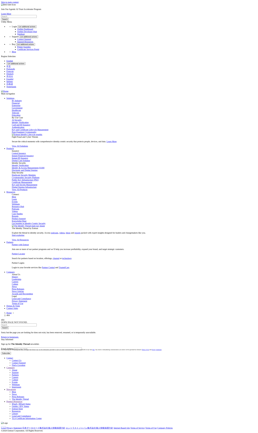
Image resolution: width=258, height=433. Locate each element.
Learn (14, 199)
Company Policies (165, 428)
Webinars (16, 204)
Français (10, 71)
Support (15, 372)
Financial (16, 103)
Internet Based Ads (122, 428)
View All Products (19, 189)
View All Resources (20, 240)
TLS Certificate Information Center (27, 418)
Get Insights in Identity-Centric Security (29, 223)
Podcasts (15, 209)
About (14, 370)
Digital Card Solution (21, 160)
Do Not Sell (195, 428)
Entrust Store (17, 409)
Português (10, 69)
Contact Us (16, 360)
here (93, 349)
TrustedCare (64, 267)
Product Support (19, 218)
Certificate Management (22, 182)
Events (15, 202)
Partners (15, 375)
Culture (15, 284)
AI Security (17, 120)
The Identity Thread (20, 399)
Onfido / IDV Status (20, 406)
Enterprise (16, 105)
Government (17, 108)
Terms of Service (137, 428)
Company (10, 368)
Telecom (15, 113)
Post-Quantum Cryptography (24, 132)
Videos (15, 211)
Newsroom (11, 389)
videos (62, 233)
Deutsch (9, 74)
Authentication (18, 127)
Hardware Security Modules (24, 175)
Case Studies (17, 214)
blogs (68, 233)
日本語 (9, 84)
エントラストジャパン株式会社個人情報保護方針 (89, 428)
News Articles (18, 291)
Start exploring (18, 235)
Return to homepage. (10, 337)
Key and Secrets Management (24, 185)
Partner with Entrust (20, 244)
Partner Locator (18, 254)
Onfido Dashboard (25, 29)
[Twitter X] (1, 425)
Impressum (16, 387)
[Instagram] (3, 425)
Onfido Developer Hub (27, 31)
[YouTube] (5, 425)
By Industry (17, 101)
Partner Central (48, 267)
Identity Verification (20, 122)
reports (77, 233)
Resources (16, 411)
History (15, 277)
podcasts (54, 233)
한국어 (9, 76)
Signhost (21, 34)
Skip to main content (10, 2)
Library (15, 413)
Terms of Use (17, 303)
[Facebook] (2, 425)
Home (9, 313)
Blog (14, 52)
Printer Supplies (24, 47)
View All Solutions (20, 146)
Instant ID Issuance (20, 158)
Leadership (16, 279)
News (14, 286)
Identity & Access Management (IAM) (28, 168)
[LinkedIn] (4, 425)
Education (16, 115)
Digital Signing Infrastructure (24, 187)
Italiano (9, 81)
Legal (3, 428)
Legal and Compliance (21, 298)
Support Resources (25, 42)
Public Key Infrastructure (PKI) (25, 180)
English (9, 61)
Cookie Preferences (181, 428)
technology (66, 258)
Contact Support (24, 39)
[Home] (4, 91)
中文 (8, 66)
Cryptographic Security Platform (25, 177)
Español (9, 79)
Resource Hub (18, 206)
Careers (15, 282)
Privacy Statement (19, 301)
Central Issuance (19, 153)
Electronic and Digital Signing (24, 170)
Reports (15, 216)
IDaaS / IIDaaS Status (21, 404)
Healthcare (16, 110)
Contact (9, 358)
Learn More (6, 14)
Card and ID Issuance (21, 125)
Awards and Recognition (22, 294)
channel (56, 258)
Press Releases (18, 289)
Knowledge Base (19, 221)
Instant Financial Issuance (23, 156)
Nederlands (11, 87)
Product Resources (14, 401)
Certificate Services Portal (28, 49)
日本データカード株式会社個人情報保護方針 (43, 428)
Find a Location (18, 365)
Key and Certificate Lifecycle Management (30, 130)
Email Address (7, 349)
